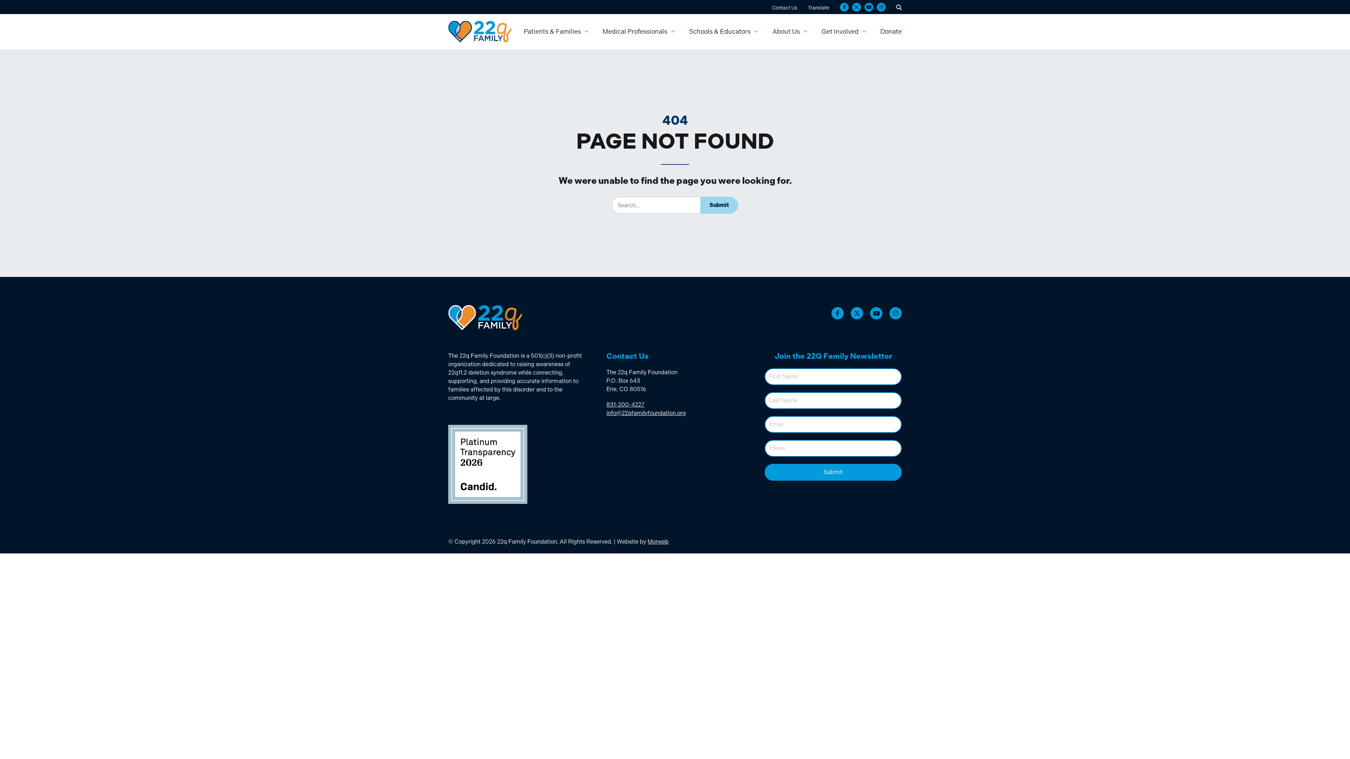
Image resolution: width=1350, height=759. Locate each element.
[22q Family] (485, 317)
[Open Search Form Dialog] (899, 7)
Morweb (658, 541)
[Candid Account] (487, 464)
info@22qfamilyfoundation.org (646, 413)
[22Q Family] (480, 32)
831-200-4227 (625, 404)
